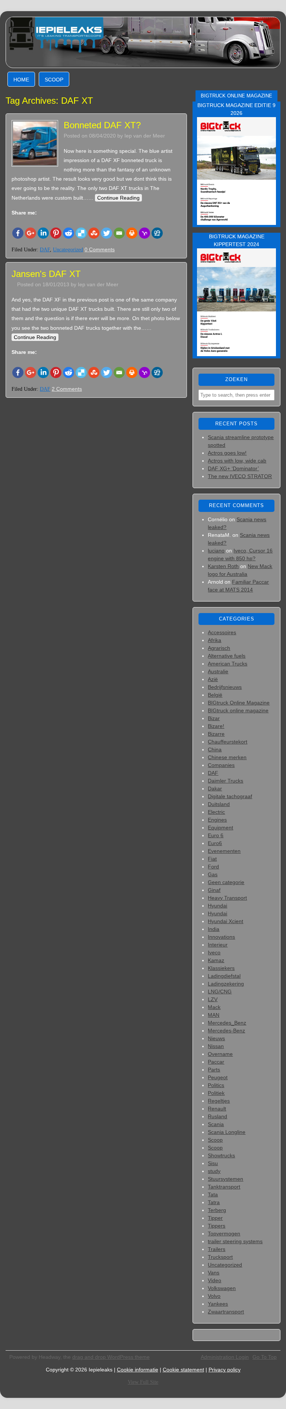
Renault (217, 1109)
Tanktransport (224, 1187)
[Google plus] (30, 233)
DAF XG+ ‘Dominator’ (233, 468)
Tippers (216, 1226)
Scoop (54, 80)
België (215, 695)
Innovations (221, 937)
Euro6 (215, 843)
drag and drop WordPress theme (111, 1357)
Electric (216, 812)
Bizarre (216, 734)
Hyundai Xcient (225, 921)
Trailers (216, 1249)
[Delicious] (81, 233)
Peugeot (218, 1077)
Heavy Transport (227, 898)
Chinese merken (227, 757)
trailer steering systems (235, 1241)
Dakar (215, 788)
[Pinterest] (55, 233)
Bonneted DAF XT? (102, 125)
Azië (213, 679)
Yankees (218, 1304)
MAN (213, 1015)
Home (21, 80)
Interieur (218, 945)
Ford (213, 867)
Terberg (217, 1210)
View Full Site (143, 1382)
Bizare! (216, 726)
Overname (220, 1054)
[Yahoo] (144, 233)
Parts (214, 1070)
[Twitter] (106, 233)
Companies (221, 765)
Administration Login (225, 1357)
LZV (212, 999)
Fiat (212, 859)
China (215, 749)
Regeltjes (219, 1101)
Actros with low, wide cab (237, 461)
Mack (214, 1007)
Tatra (214, 1202)
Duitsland (219, 804)
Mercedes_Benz (227, 1023)
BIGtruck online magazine (238, 710)
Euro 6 (215, 835)
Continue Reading (118, 198)
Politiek (216, 1093)
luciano (216, 551)
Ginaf (214, 890)
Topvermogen (224, 1233)
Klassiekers (221, 968)
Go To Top (264, 1357)
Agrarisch (219, 648)
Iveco (214, 952)
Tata (213, 1194)
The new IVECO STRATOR (240, 476)
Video (214, 1280)
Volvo (214, 1296)
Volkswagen (222, 1288)
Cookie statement (183, 1370)
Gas (212, 874)
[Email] (119, 233)
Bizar (214, 718)
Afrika (214, 640)
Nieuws (216, 1038)
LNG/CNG (220, 991)
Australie (218, 671)
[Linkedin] (43, 233)
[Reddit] (68, 233)
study (214, 1171)
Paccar (216, 1062)
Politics (216, 1085)
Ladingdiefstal (224, 976)
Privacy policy (225, 1370)
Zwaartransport (226, 1312)
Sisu (213, 1163)
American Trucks (227, 664)
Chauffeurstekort (227, 742)
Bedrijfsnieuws (225, 687)
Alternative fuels (226, 656)
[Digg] (157, 233)
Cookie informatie (137, 1370)
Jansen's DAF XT (46, 274)
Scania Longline (226, 1132)
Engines (217, 820)
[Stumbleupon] (93, 233)
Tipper (215, 1218)
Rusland (217, 1116)
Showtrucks (221, 1155)
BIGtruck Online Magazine (239, 703)
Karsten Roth (223, 566)
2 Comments (67, 389)
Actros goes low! (227, 453)
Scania (216, 1124)
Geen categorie (226, 882)
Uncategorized (68, 249)
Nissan (216, 1046)
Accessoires (222, 632)
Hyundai (217, 906)
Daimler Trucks (225, 781)
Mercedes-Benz (226, 1031)
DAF (45, 249)
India (213, 929)
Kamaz (216, 960)
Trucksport (220, 1257)
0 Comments (100, 249)
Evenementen (224, 851)
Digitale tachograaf (230, 796)
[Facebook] (17, 233)
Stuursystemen (225, 1179)
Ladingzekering (226, 984)
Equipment (220, 828)
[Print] (131, 233)
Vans (213, 1273)
